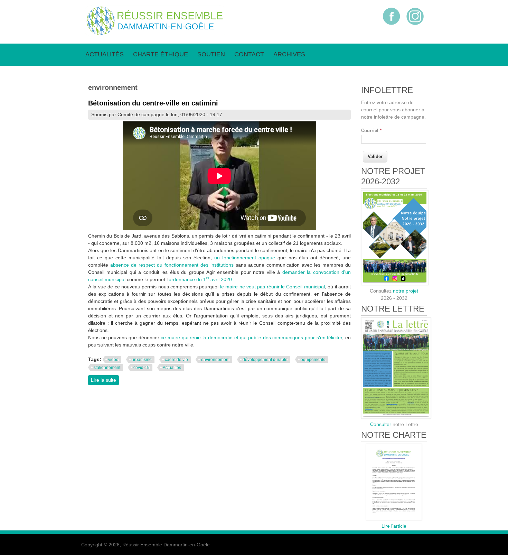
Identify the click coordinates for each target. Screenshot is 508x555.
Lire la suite (105, 380)
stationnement (107, 367)
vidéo (113, 359)
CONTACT (249, 54)
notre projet (405, 291)
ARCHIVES (289, 54)
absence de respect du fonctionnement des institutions (172, 265)
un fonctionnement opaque (244, 257)
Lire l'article (394, 526)
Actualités (172, 367)
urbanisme (142, 359)
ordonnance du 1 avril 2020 (200, 279)
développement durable (265, 359)
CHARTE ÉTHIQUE (160, 54)
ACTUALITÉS (104, 54)
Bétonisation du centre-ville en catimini (153, 103)
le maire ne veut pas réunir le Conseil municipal (272, 286)
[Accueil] (155, 34)
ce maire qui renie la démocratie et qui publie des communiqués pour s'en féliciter (251, 337)
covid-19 (141, 367)
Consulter (380, 424)
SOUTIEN (211, 54)
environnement (215, 359)
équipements (313, 359)
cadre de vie (176, 359)
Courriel (371, 130)
